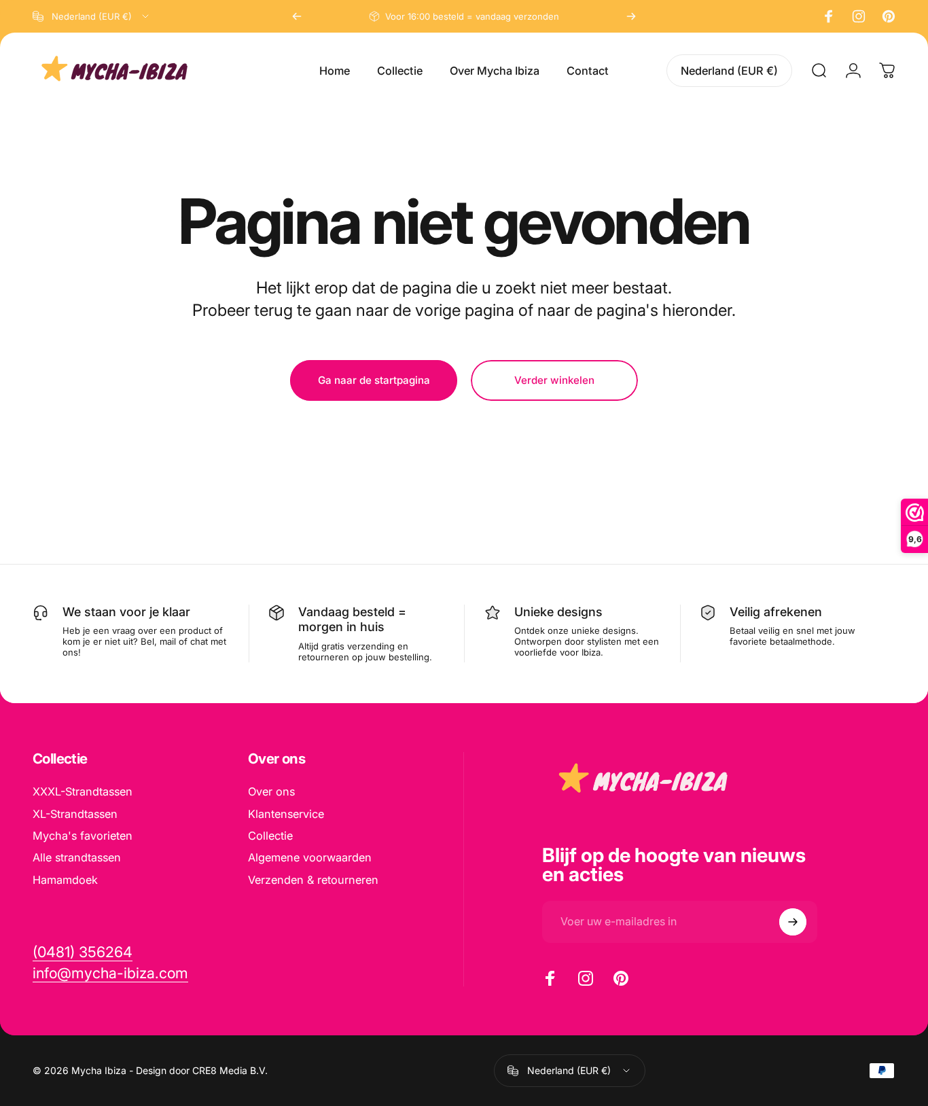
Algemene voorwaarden (310, 857)
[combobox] (92, 16)
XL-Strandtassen (75, 814)
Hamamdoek (65, 880)
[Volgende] (631, 16)
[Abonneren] (792, 921)
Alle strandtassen (77, 857)
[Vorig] (297, 16)
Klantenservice (286, 814)
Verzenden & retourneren (313, 880)
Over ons (271, 791)
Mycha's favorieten (82, 835)
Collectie (270, 835)
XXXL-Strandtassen (82, 791)
